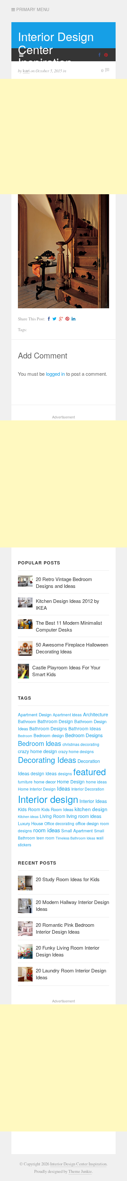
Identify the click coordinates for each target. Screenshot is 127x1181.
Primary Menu (32, 9)
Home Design (71, 781)
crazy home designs (76, 751)
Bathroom (27, 721)
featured (89, 771)
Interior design (48, 799)
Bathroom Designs (48, 728)
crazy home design (37, 751)
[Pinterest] (66, 319)
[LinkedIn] (72, 319)
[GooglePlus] (60, 319)
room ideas (46, 830)
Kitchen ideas (28, 816)
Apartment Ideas (67, 714)
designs (65, 773)
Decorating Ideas (47, 759)
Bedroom (25, 735)
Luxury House (30, 823)
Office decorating (59, 823)
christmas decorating (81, 744)
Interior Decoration (87, 789)
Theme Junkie (80, 1171)
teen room (45, 837)
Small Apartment (77, 830)
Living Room (52, 816)
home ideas (96, 781)
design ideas (44, 773)
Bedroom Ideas (39, 743)
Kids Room (29, 809)
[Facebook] (48, 319)
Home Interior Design (37, 789)
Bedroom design (49, 735)
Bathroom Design (55, 721)
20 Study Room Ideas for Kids (68, 879)
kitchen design (91, 808)
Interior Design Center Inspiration (78, 1164)
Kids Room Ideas (57, 809)
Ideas (63, 788)
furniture (25, 781)
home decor (45, 782)
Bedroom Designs (84, 735)
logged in (55, 373)
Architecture (95, 714)
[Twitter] (53, 319)
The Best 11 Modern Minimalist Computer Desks (69, 626)
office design (87, 823)
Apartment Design (34, 714)
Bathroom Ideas (84, 728)
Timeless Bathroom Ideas (75, 838)
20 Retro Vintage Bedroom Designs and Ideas (64, 582)
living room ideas (83, 816)
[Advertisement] (63, 136)
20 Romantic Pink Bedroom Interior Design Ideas (65, 928)
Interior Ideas (93, 801)
